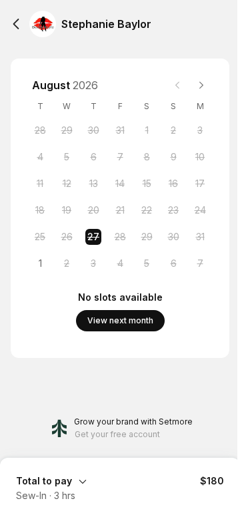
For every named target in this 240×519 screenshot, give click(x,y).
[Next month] (201, 85)
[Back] (16, 24)
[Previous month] (177, 85)
